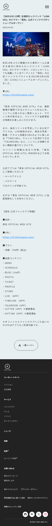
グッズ (6, 412)
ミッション (8, 385)
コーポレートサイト (12, 377)
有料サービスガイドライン (37, 498)
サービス (7, 399)
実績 (5, 441)
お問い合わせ (9, 468)
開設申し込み (9, 480)
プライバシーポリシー (29, 489)
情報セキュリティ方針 (12, 507)
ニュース (7, 431)
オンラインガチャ (11, 421)
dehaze (47, 7)
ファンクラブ (9, 407)
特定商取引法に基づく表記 (14, 498)
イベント (7, 416)
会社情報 (7, 389)
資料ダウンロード (11, 476)
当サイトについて (11, 489)
